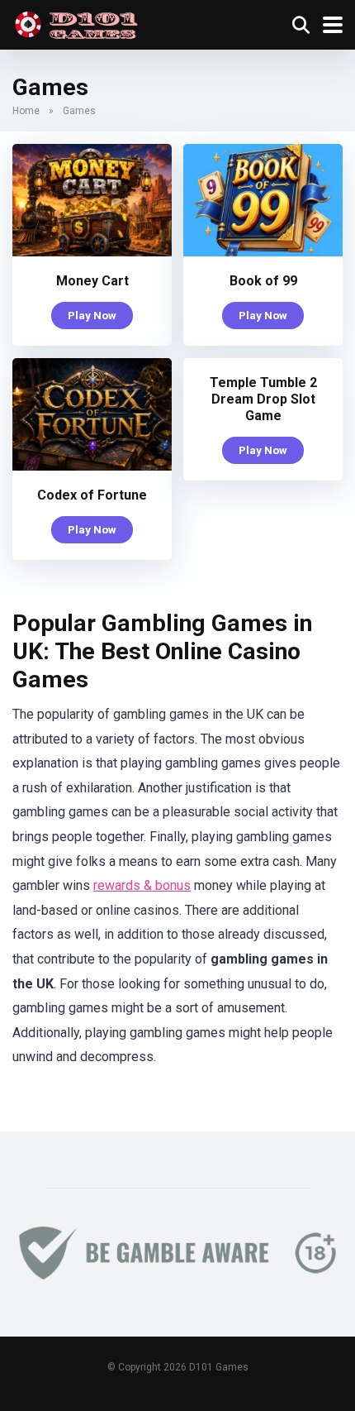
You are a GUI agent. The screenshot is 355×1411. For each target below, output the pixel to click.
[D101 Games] (79, 22)
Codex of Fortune (92, 495)
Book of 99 (263, 281)
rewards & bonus (142, 885)
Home (26, 111)
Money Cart (92, 281)
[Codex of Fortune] (92, 466)
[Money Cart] (92, 252)
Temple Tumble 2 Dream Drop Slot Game (263, 399)
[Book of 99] (263, 252)
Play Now (92, 315)
